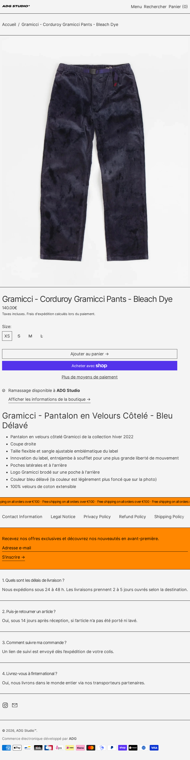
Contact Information (22, 516)
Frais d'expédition (40, 314)
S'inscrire (11, 557)
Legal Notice (63, 516)
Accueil (9, 24)
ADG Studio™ (26, 730)
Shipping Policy (169, 516)
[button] (155, 6)
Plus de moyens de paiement (90, 377)
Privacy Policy (97, 516)
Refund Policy (132, 516)
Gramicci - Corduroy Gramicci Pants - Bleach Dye (70, 24)
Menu (136, 6)
